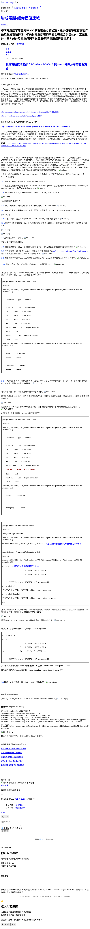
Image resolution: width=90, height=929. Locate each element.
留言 (23, 799)
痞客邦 (18, 799)
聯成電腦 (4, 785)
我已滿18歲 (6, 924)
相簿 (7, 49)
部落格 (8, 52)
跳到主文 (4, 25)
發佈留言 (5, 831)
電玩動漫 (20, 44)
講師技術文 (20, 808)
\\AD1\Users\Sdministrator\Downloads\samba (69, 251)
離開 (13, 924)
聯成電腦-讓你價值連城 (20, 18)
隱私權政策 (58, 896)
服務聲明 (67, 896)
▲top (3, 812)
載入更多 (5, 817)
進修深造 (19, 805)
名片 (7, 55)
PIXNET (27, 896)
